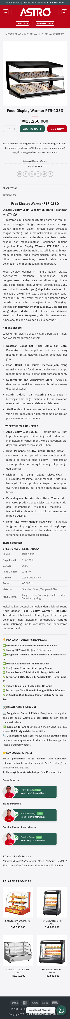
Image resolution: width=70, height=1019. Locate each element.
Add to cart (32, 129)
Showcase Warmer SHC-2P (18, 922)
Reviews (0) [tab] (9, 195)
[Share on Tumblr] (50, 174)
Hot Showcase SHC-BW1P (52, 922)
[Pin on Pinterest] (44, 174)
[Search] (64, 12)
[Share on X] (32, 174)
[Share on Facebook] (26, 174)
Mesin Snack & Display (21, 34)
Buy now (57, 129)
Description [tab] (10, 188)
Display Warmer (53, 34)
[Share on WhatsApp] (19, 174)
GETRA (38, 166)
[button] (5, 12)
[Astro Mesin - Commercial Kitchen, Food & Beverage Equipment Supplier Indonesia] (35, 12)
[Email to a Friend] (38, 174)
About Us (16, 1009)
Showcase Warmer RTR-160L (18, 971)
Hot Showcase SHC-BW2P (52, 971)
